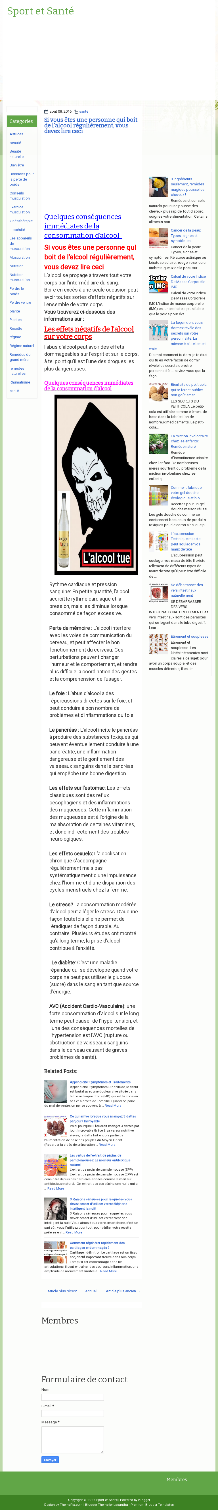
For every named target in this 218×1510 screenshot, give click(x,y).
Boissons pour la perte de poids (22, 179)
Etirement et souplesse (189, 636)
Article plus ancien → (123, 1291)
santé (83, 111)
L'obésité (17, 230)
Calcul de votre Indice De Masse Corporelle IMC (188, 281)
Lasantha (121, 1505)
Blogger (144, 1500)
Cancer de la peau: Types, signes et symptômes (186, 235)
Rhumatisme (20, 382)
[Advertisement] (109, 60)
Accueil (91, 1291)
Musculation (20, 257)
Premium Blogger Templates (152, 1505)
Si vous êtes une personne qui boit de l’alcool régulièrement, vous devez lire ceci (90, 125)
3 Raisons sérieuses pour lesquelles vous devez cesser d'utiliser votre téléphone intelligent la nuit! (101, 1204)
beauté (15, 143)
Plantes (16, 320)
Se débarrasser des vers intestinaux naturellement (187, 590)
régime (15, 337)
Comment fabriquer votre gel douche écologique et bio (187, 492)
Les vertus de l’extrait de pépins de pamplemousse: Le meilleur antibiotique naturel (100, 1160)
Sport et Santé (40, 11)
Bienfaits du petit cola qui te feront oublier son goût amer (189, 389)
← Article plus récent (60, 1291)
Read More (107, 1145)
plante (15, 311)
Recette (16, 328)
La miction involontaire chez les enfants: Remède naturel (189, 441)
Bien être (17, 165)
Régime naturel (22, 346)
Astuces (16, 134)
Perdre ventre (20, 302)
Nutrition (17, 266)
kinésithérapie (21, 221)
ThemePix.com (71, 1505)
